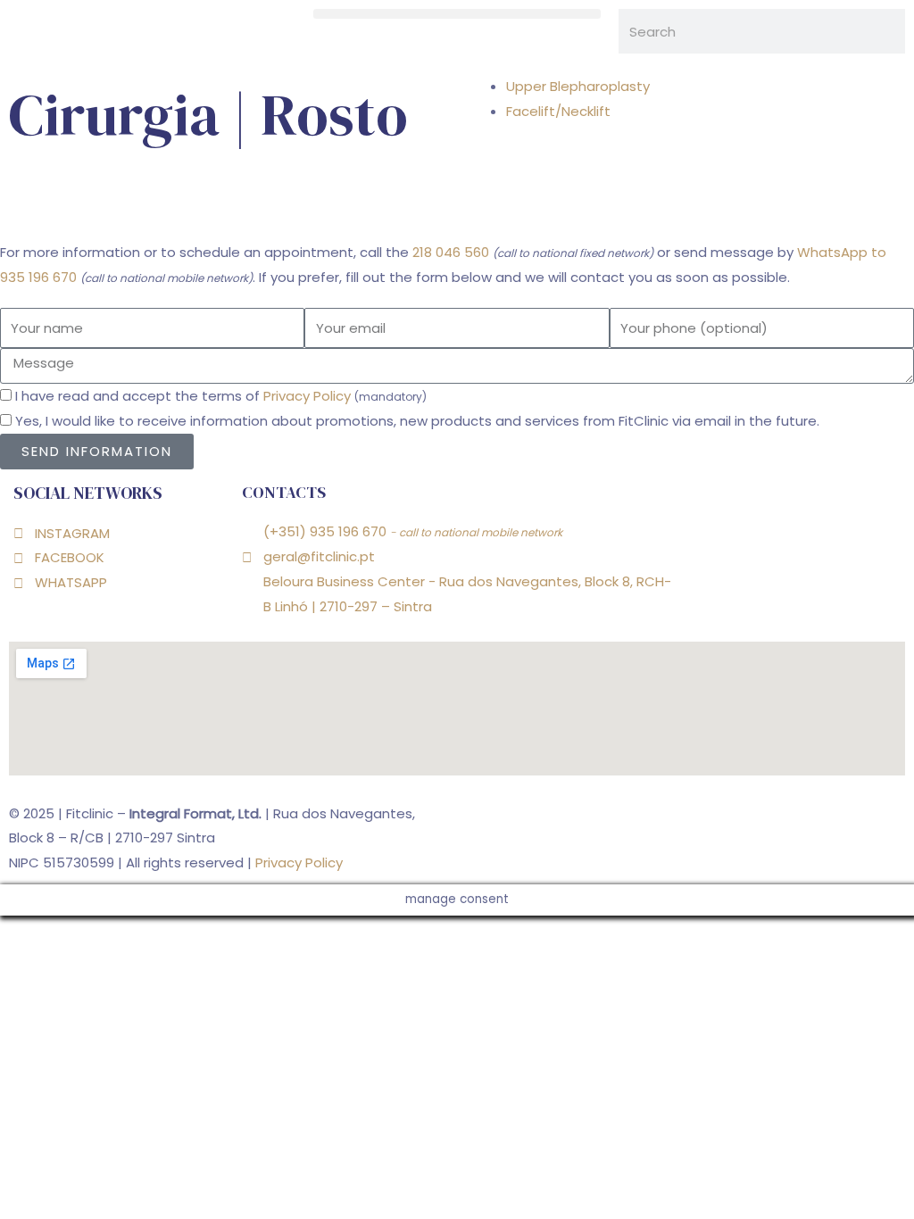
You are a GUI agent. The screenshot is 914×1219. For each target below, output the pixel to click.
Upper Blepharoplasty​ (578, 86)
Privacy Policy (307, 395)
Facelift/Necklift (558, 111)
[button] (456, 14)
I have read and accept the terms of (221, 395)
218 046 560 (450, 252)
